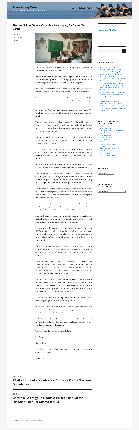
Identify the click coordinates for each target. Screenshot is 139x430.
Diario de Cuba (104, 142)
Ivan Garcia (16, 40)
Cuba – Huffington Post (106, 135)
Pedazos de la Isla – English (108, 155)
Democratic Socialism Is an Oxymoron (111, 103)
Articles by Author (85, 7)
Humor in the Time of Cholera (108, 67)
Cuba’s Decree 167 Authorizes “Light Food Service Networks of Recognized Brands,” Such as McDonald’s (112, 94)
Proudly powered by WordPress (34, 420)
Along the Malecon (105, 128)
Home (71, 7)
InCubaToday (104, 151)
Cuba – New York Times (107, 137)
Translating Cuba (25, 7)
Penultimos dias (104, 158)
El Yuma (102, 146)
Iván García (16, 34)
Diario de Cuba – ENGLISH (108, 144)
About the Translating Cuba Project (111, 7)
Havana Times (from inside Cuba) (109, 149)
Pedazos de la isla (105, 153)
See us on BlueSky (107, 30)
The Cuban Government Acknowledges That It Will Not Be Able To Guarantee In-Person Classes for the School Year (113, 108)
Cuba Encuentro (104, 139)
